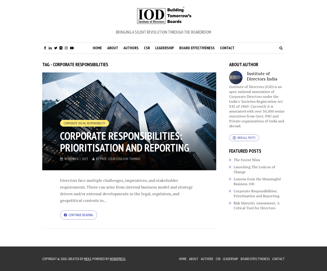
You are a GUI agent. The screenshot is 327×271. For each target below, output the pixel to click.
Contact (227, 47)
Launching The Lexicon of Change (254, 169)
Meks (87, 259)
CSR (147, 47)
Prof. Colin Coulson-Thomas (120, 158)
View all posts (246, 138)
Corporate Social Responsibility (84, 123)
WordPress (117, 259)
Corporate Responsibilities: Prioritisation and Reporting (124, 141)
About (112, 47)
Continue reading (81, 215)
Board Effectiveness (197, 47)
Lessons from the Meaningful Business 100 (257, 181)
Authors (131, 47)
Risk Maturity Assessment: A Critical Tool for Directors (257, 205)
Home (97, 47)
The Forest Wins (247, 159)
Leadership (164, 47)
